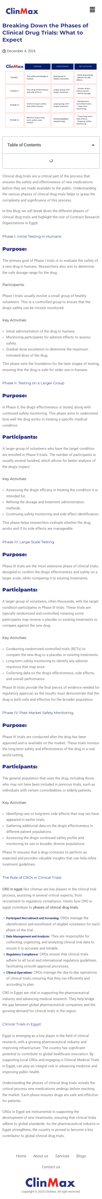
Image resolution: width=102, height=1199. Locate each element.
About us (40, 1156)
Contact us (51, 1167)
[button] (92, 10)
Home (21, 1156)
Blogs (81, 1156)
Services (62, 1156)
